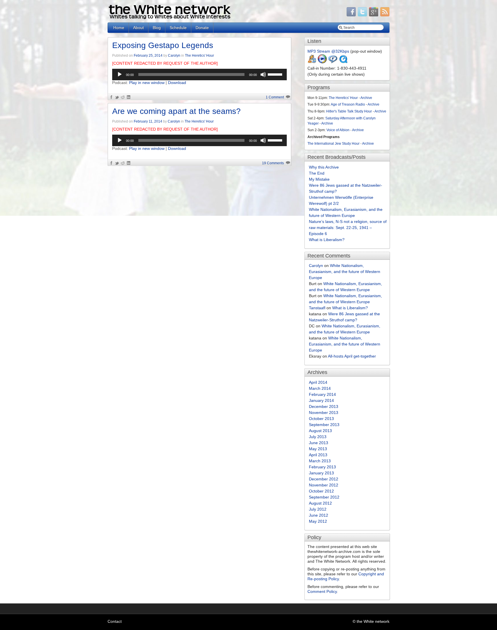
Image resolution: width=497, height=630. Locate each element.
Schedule (178, 27)
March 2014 (320, 388)
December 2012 (323, 479)
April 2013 (318, 455)
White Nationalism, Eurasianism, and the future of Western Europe (344, 271)
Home (118, 27)
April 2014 (318, 382)
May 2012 (318, 521)
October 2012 (321, 491)
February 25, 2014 (148, 56)
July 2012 (317, 509)
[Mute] (263, 74)
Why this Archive (324, 167)
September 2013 (324, 424)
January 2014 (321, 400)
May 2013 (318, 448)
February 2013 (322, 467)
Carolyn (174, 56)
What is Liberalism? (327, 239)
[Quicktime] (343, 62)
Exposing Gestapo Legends (162, 45)
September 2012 (324, 497)
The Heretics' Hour (199, 56)
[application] (199, 74)
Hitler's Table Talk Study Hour (349, 111)
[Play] (120, 74)
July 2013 (317, 436)
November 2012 (323, 485)
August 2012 (320, 503)
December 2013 (323, 406)
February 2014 (322, 394)
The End (316, 173)
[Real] (332, 62)
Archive (366, 98)
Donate (202, 27)
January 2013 (321, 473)
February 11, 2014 (148, 121)
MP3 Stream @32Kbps (328, 51)
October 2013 (321, 418)
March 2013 (320, 461)
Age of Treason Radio (348, 104)
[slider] (276, 74)
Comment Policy (322, 591)
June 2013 (318, 442)
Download (177, 82)
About (138, 27)
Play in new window (147, 82)
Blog (157, 27)
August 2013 (320, 430)
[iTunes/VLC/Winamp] (312, 62)
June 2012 (318, 515)
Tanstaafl (317, 308)
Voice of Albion (337, 130)
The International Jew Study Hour (333, 144)
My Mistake (319, 179)
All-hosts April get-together (352, 356)
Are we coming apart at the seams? (176, 111)
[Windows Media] (322, 62)
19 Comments (273, 163)
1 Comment (275, 97)
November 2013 (323, 412)
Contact (115, 621)
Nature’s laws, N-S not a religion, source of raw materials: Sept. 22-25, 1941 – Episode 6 (348, 227)
